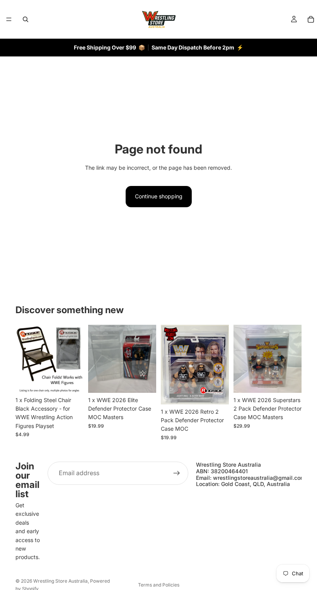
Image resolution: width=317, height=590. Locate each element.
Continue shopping (158, 196)
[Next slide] (75, 358)
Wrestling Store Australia (60, 581)
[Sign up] (177, 473)
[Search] (25, 19)
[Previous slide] (23, 358)
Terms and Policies (158, 585)
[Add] (71, 381)
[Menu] (9, 19)
